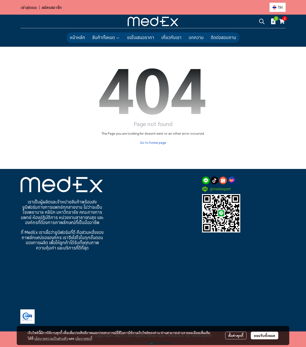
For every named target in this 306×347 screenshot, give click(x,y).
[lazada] (89, 6)
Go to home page (153, 142)
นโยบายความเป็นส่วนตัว (51, 338)
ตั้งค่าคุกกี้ (235, 335)
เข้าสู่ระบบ (29, 7)
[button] (277, 7)
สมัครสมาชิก (52, 7)
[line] (69, 6)
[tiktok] (75, 6)
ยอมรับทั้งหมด (264, 335)
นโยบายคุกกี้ (83, 338)
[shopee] (82, 6)
